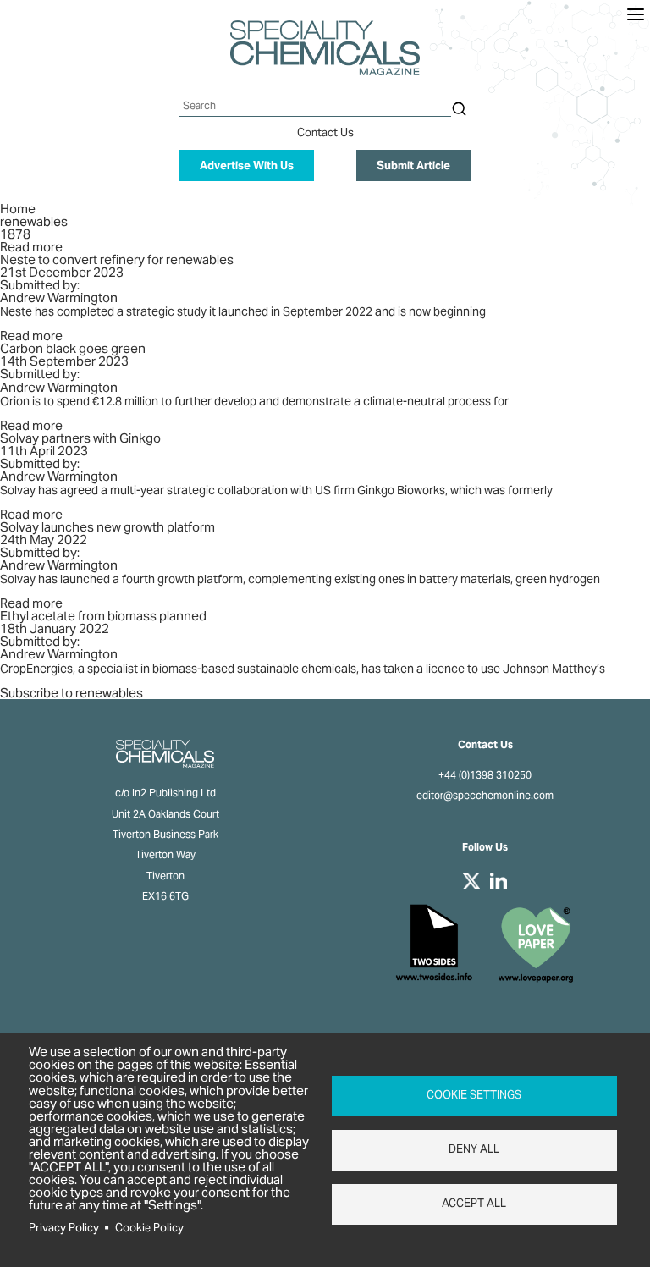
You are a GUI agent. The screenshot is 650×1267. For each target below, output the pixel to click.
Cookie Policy (149, 1227)
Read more (31, 247)
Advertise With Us (247, 165)
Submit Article (413, 165)
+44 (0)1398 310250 (485, 775)
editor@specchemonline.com (485, 795)
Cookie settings (474, 1095)
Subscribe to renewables (71, 693)
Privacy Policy (64, 1227)
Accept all (474, 1203)
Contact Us (325, 132)
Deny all (474, 1149)
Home (18, 209)
